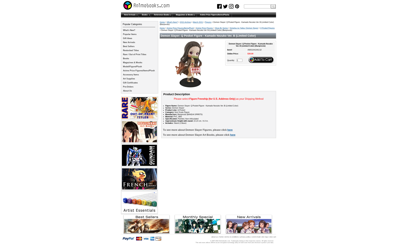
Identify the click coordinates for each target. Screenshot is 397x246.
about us (214, 237)
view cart (272, 237)
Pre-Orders (128, 87)
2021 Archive (185, 22)
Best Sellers (128, 46)
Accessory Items (131, 74)
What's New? (172, 22)
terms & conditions (232, 237)
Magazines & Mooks (185, 15)
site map (264, 237)
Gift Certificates (130, 83)
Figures (208, 22)
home (221, 237)
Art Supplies (129, 78)
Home (162, 22)
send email (256, 237)
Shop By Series (221, 28)
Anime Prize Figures (204, 28)
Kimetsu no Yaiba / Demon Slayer (244, 28)
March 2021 (198, 22)
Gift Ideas (127, 38)
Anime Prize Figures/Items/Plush (214, 15)
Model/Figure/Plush (132, 66)
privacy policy (245, 237)
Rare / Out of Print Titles (134, 54)
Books (145, 15)
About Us (127, 91)
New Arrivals (130, 15)
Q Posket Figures (267, 28)
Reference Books (162, 15)
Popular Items (129, 34)
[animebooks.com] (159, 6)
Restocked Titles (131, 50)
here (230, 130)
